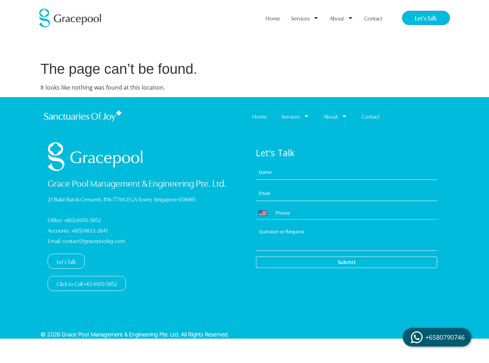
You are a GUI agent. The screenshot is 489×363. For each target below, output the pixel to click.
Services (300, 18)
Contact (373, 18)
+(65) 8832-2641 (89, 230)
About (337, 18)
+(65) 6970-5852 (82, 220)
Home (273, 18)
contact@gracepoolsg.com (93, 240)
